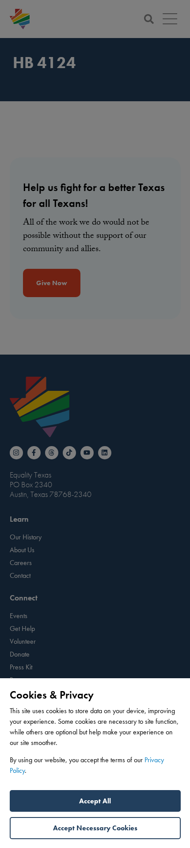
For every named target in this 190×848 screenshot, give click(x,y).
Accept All (95, 801)
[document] (95, 424)
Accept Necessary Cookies (95, 828)
